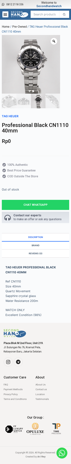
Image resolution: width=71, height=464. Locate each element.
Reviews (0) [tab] (35, 253)
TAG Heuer (10, 116)
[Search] (64, 14)
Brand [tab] (36, 245)
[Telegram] (18, 362)
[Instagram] (8, 362)
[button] (5, 14)
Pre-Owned (19, 26)
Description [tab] (35, 237)
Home (5, 26)
